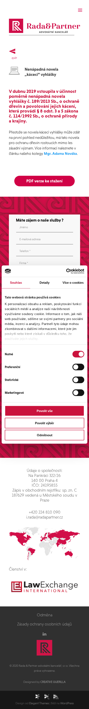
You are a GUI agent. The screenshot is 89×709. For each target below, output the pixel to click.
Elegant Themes (39, 703)
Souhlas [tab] (16, 282)
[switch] (78, 367)
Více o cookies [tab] (73, 282)
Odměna (44, 614)
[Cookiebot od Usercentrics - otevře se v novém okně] (66, 271)
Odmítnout (44, 435)
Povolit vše (45, 411)
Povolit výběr (44, 423)
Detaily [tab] (45, 282)
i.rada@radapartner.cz (44, 517)
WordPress (67, 703)
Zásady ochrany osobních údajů (44, 624)
